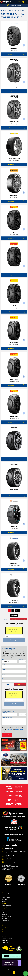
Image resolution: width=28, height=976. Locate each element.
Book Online (5, 928)
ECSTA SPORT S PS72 (14, 85)
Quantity (21, 659)
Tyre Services (5, 918)
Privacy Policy (9, 729)
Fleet (3, 930)
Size (3, 659)
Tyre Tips (4, 901)
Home (4, 10)
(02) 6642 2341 (9, 856)
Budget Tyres (5, 940)
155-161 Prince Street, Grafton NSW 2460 (15, 852)
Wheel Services (5, 920)
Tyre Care (4, 899)
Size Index (4, 937)
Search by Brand (6, 897)
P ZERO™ (14, 232)
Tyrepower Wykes (15, 5)
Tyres (3, 892)
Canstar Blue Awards (7, 938)
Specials (4, 924)
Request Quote (7, 734)
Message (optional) (7, 717)
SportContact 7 (14, 195)
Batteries (4, 912)
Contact (4, 926)
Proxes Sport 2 (14, 48)
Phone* (4, 669)
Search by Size (5, 896)
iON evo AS (14, 526)
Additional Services (6, 922)
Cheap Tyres (5, 942)
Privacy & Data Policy (10, 969)
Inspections (4, 914)
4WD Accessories (6, 911)
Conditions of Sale (19, 969)
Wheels (4, 903)
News (3, 931)
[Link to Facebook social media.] (14, 972)
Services (4, 909)
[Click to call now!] (19, 2)
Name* (4, 664)
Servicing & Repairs (6, 916)
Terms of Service (19, 729)
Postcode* (4, 679)
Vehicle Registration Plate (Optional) (8, 711)
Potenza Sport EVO (14, 489)
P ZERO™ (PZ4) (14, 342)
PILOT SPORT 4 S (14, 563)
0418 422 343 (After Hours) (11, 859)
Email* (4, 674)
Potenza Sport (14, 453)
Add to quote (11, 54)
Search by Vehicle (6, 894)
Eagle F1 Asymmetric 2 (14, 158)
